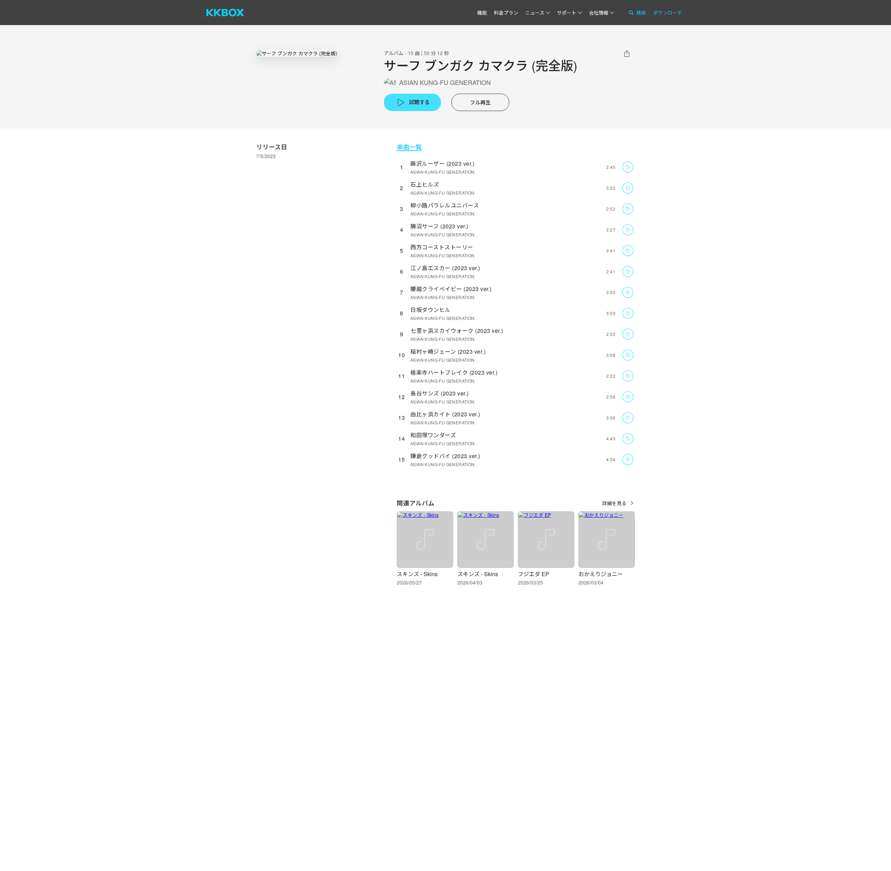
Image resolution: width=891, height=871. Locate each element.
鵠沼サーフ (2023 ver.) (439, 226)
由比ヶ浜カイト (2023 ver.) (445, 414)
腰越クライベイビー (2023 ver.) (451, 289)
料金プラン (506, 12)
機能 (482, 12)
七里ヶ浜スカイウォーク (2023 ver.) (456, 331)
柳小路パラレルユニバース (444, 205)
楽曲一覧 (409, 146)
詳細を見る (614, 503)
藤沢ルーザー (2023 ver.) (442, 163)
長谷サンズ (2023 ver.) (439, 393)
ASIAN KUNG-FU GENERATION (445, 82)
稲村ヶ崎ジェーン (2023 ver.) (448, 351)
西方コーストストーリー (441, 247)
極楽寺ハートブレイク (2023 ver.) (453, 372)
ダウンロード (667, 12)
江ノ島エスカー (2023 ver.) (445, 268)
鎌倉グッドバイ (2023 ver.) (445, 456)
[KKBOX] (225, 12)
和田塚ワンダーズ (433, 435)
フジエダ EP (533, 574)
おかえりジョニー (600, 574)
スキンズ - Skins (417, 574)
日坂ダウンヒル (430, 310)
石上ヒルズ (424, 184)
